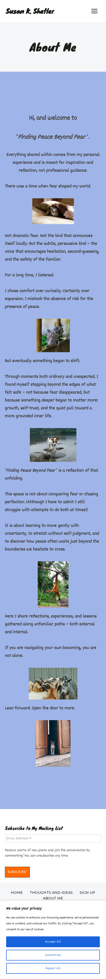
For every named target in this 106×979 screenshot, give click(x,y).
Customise (53, 955)
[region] (53, 940)
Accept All (53, 941)
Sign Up (87, 892)
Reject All (53, 968)
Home (17, 892)
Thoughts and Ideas (51, 892)
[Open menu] (94, 11)
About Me (53, 898)
